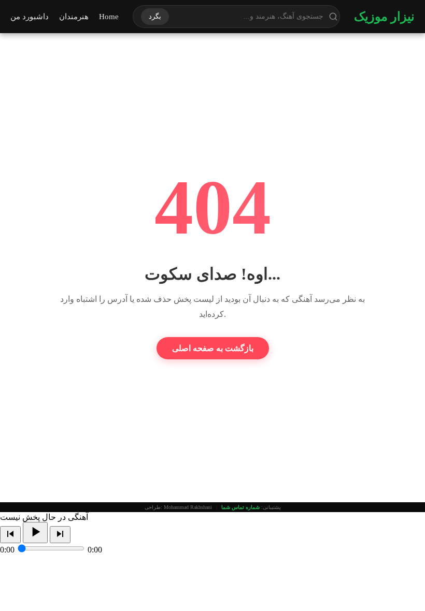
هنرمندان (74, 16)
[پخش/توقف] (35, 532)
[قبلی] (10, 534)
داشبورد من (29, 16)
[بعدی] (60, 534)
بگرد (155, 16)
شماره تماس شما (240, 507)
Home (109, 16)
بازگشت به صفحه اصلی (212, 348)
